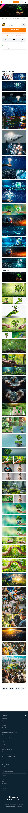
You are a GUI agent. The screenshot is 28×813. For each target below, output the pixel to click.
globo (17, 767)
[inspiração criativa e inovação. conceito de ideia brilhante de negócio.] (13, 143)
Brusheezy (4, 797)
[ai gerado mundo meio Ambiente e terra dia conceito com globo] (8, 392)
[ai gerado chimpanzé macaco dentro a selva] (13, 700)
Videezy (3, 802)
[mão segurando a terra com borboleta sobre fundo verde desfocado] (9, 357)
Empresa (4, 804)
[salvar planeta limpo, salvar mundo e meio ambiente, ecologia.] (13, 216)
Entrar (22, 2)
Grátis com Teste (14, 30)
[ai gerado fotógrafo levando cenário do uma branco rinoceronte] (13, 755)
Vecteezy (4, 799)
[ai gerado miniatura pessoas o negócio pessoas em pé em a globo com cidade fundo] (13, 741)
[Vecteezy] (2, 2)
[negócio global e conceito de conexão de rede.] (13, 117)
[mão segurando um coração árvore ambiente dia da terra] (7, 612)
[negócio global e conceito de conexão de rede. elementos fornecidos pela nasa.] (13, 259)
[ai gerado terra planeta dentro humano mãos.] (13, 411)
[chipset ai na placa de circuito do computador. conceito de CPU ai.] (13, 238)
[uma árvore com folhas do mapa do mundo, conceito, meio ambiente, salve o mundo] (13, 297)
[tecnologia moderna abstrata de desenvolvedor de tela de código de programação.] (13, 129)
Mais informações (6, 47)
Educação (4, 806)
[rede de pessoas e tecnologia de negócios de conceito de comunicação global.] (13, 192)
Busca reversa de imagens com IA (9, 811)
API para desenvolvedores (7, 809)
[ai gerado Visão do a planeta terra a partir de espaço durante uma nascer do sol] (13, 713)
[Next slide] (23, 767)
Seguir (23, 25)
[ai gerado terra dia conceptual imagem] (13, 686)
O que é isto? (14, 45)
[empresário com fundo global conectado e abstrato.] (13, 227)
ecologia (5, 767)
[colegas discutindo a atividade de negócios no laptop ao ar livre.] (7, 76)
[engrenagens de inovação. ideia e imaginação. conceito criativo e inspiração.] (13, 203)
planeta (11, 767)
